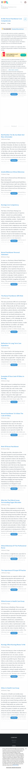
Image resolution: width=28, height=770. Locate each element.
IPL (2, 5)
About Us (14, 740)
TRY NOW (23, 55)
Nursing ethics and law (18, 29)
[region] (14, 758)
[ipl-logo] (6, 3)
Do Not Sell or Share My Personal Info (13, 767)
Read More (14, 160)
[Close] (25, 748)
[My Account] (25, 2)
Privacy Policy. (15, 765)
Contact (14, 742)
